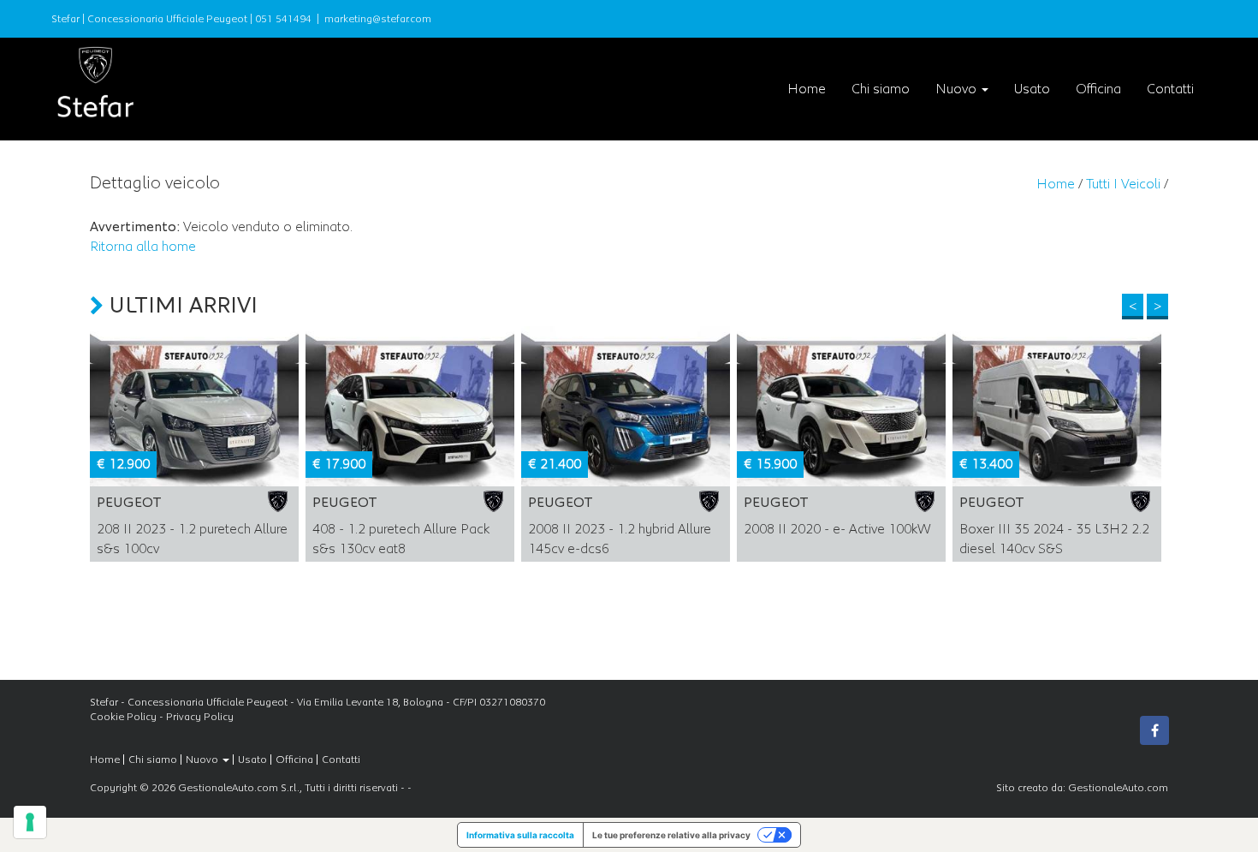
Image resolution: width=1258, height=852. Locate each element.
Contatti (1170, 89)
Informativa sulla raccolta (520, 835)
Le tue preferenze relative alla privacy (671, 835)
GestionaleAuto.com (1118, 788)
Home (806, 89)
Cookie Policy (123, 717)
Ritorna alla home (143, 246)
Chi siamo (881, 89)
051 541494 (283, 19)
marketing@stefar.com (377, 19)
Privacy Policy (200, 717)
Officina (1098, 89)
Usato (1032, 89)
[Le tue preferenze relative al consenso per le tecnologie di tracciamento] (30, 822)
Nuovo (957, 89)
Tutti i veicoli (1123, 184)
